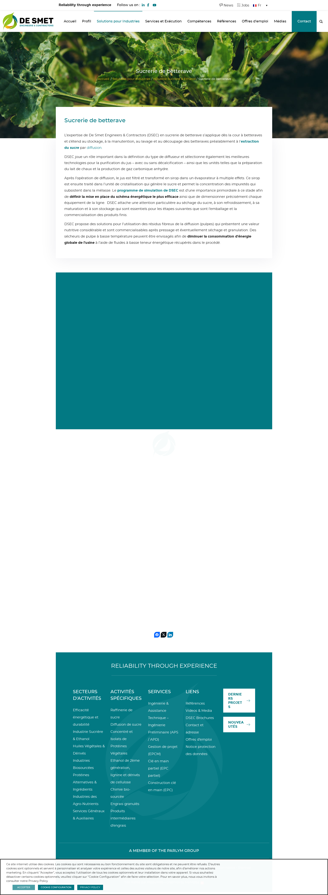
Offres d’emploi (199, 739)
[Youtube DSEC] (154, 4)
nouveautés (236, 724)
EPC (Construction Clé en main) (233, 543)
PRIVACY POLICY (90, 887)
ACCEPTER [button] (23, 887)
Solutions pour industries (131, 79)
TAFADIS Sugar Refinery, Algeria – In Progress (232, 574)
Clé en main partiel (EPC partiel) (158, 768)
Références (195, 703)
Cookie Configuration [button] (56, 887)
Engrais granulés (124, 804)
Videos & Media (199, 711)
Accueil (103, 79)
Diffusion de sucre (125, 724)
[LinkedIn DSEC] (143, 4)
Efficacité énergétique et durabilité (85, 717)
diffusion (94, 148)
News (228, 5)
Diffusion (162, 539)
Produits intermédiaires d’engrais (123, 818)
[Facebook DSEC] (148, 4)
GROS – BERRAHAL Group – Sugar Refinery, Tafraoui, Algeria (197, 571)
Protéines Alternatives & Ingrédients (85, 782)
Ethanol (245, 390)
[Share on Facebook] (157, 635)
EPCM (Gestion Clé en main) (89, 543)
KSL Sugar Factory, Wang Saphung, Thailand (160, 566)
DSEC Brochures (200, 718)
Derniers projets (235, 700)
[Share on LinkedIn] (170, 635)
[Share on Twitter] (163, 635)
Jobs (244, 5)
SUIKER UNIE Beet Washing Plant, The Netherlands (126, 566)
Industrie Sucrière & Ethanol (174, 79)
